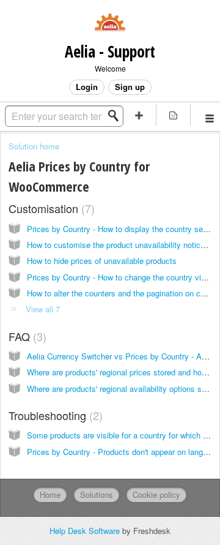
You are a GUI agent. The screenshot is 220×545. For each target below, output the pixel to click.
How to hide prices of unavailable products (102, 260)
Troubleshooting (54, 415)
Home (50, 494)
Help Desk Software (86, 530)
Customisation (50, 208)
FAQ (26, 336)
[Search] (117, 116)
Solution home (34, 146)
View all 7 (43, 309)
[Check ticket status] (173, 115)
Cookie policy (156, 494)
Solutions (96, 494)
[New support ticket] (139, 115)
